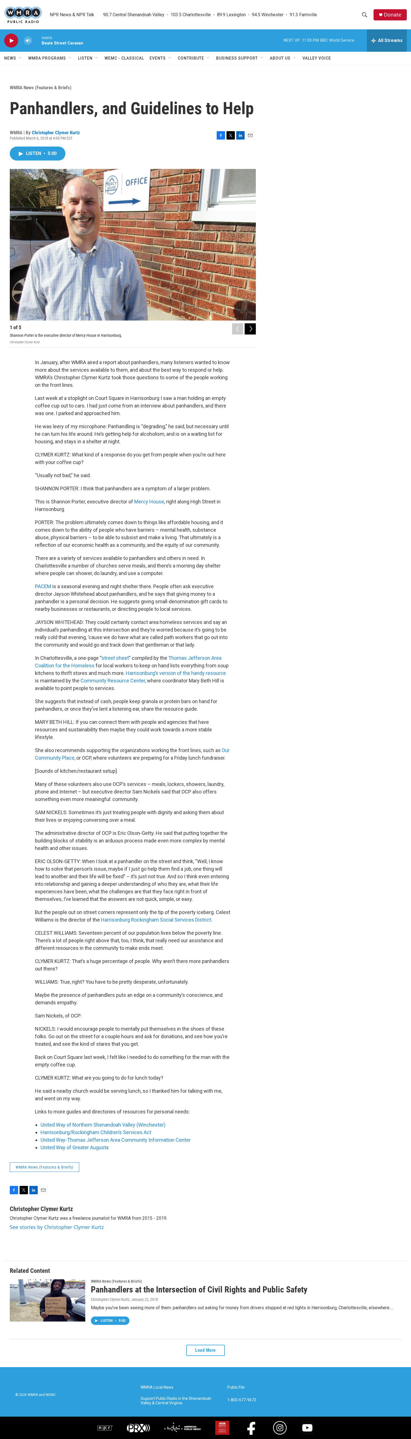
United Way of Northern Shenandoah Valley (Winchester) (103, 1125)
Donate (392, 15)
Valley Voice (317, 58)
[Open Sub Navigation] (20, 58)
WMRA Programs (47, 58)
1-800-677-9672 (241, 1400)
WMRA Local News (157, 1387)
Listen (85, 58)
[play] (11, 40)
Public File (236, 1387)
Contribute (191, 58)
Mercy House (149, 502)
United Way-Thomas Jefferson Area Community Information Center (116, 1140)
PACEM (43, 586)
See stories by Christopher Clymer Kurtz (57, 1227)
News (10, 58)
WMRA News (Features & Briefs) (41, 87)
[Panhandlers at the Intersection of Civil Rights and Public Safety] (47, 1300)
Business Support (237, 58)
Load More (205, 1350)
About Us (280, 58)
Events (158, 58)
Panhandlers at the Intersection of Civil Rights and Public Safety (199, 1289)
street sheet (115, 658)
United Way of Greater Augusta (74, 1147)
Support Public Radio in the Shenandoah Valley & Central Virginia (176, 1400)
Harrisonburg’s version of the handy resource (176, 673)
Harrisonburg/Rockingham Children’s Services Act (96, 1132)
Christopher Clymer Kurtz (56, 132)
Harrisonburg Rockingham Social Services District (156, 920)
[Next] (250, 329)
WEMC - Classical (124, 58)
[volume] (28, 40)
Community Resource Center (113, 681)
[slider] (37, 40)
